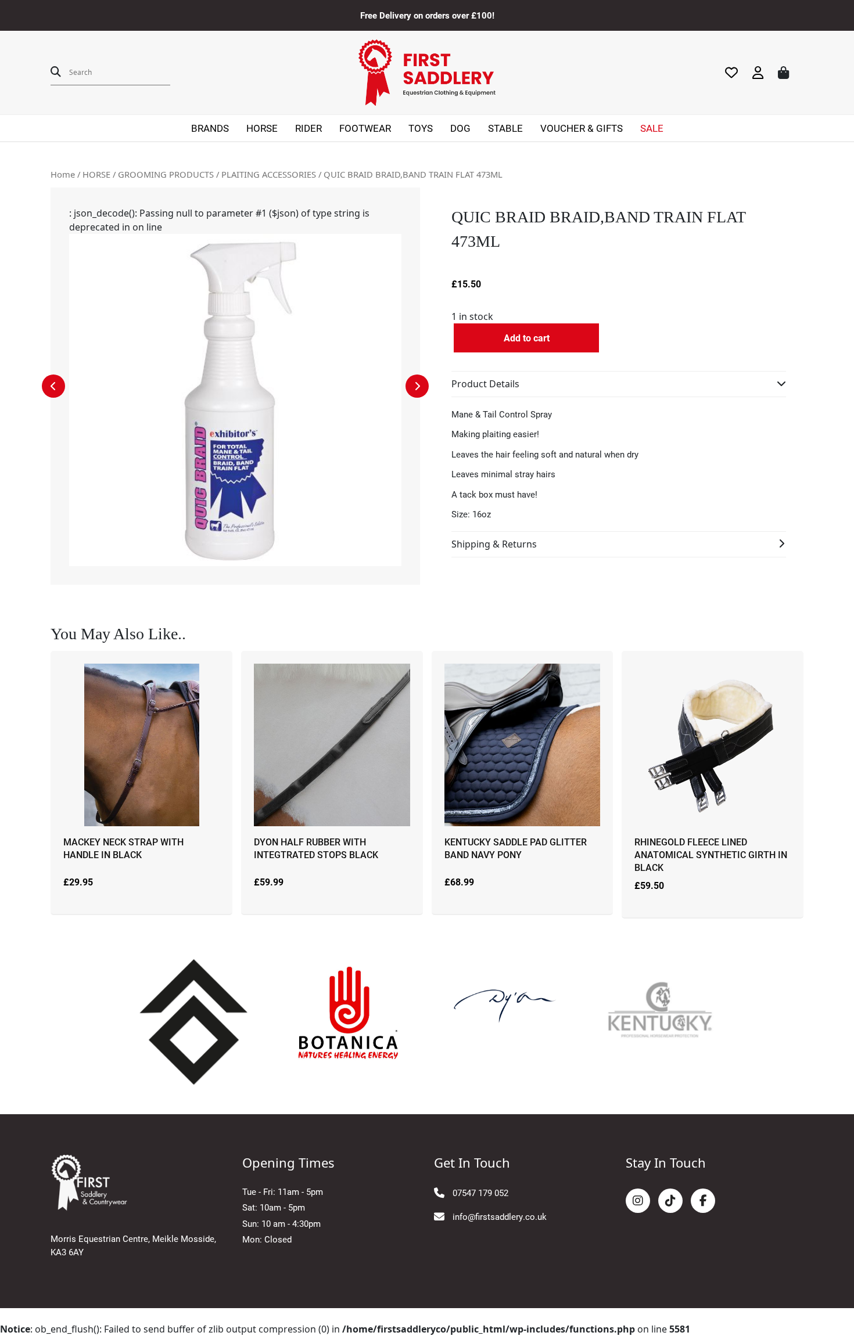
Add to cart (527, 338)
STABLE (505, 128)
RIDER (308, 128)
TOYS (420, 128)
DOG (460, 128)
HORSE (262, 128)
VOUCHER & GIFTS (581, 128)
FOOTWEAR (365, 128)
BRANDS (210, 128)
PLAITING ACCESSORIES (268, 174)
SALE (651, 128)
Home (63, 174)
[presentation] (53, 386)
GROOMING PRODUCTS (166, 174)
